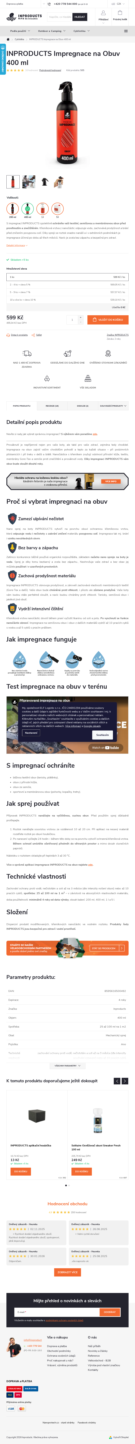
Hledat (80, 17)
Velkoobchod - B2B (99, 1360)
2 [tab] (69, 1185)
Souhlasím (102, 735)
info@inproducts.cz (35, 1340)
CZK (119, 3)
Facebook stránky (87, 1422)
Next (125, 1081)
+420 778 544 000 (36, 1346)
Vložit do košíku (110, 320)
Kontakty (93, 1370)
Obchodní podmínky (59, 1351)
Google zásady (92, 726)
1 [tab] (66, 1185)
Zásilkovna (14, 1388)
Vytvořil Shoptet (121, 1437)
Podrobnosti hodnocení (50, 70)
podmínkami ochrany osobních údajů (64, 1320)
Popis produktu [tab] (21, 406)
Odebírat (110, 1312)
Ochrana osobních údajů (61, 1356)
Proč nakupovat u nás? (60, 1360)
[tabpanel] (37, 1135)
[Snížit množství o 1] (80, 322)
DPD (18, 1395)
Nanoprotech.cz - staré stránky (58, 1422)
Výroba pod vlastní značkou (104, 1365)
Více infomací (73, 726)
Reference (94, 1356)
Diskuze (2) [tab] (82, 406)
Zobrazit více (68, 1272)
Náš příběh (94, 1346)
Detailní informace (15, 245)
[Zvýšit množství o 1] (80, 317)
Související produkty (111, 406)
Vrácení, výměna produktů (62, 1365)
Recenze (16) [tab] (52, 406)
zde (95, 434)
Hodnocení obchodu (67, 1204)
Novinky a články (98, 1351)
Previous (117, 1081)
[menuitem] (20, 31)
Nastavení (31, 733)
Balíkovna (31, 1388)
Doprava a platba (14, 3)
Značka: (118, 335)
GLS (10, 1395)
